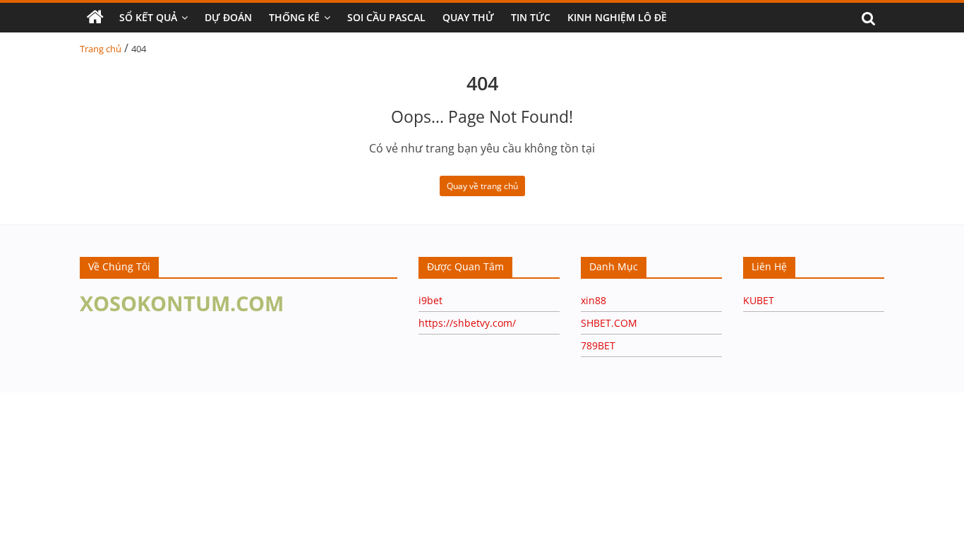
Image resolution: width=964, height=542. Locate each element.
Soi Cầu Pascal (386, 17)
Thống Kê (294, 17)
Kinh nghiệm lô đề (617, 17)
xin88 (593, 300)
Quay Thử (468, 17)
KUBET (758, 300)
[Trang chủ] (95, 17)
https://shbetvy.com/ (467, 323)
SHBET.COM (609, 323)
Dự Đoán (228, 17)
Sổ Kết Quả (148, 17)
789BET (598, 345)
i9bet (430, 300)
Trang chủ (100, 48)
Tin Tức (530, 17)
